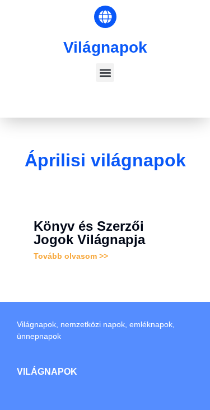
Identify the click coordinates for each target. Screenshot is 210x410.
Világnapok (105, 47)
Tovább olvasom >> (71, 255)
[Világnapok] (105, 17)
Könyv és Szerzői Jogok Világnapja (89, 232)
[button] (105, 72)
